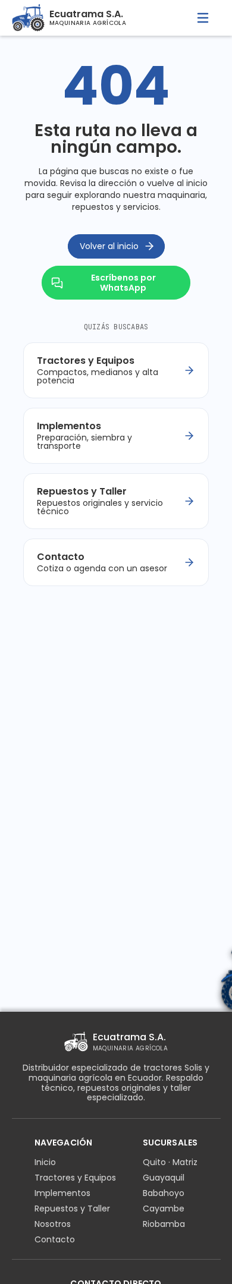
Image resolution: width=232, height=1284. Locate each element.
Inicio (45, 1162)
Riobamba (164, 1224)
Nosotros (53, 1224)
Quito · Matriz (170, 1162)
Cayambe (163, 1208)
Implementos (62, 1193)
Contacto (55, 1239)
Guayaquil (163, 1177)
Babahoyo (163, 1193)
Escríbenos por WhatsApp (123, 283)
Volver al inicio (109, 246)
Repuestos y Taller (72, 1208)
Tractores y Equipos (75, 1177)
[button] (203, 18)
